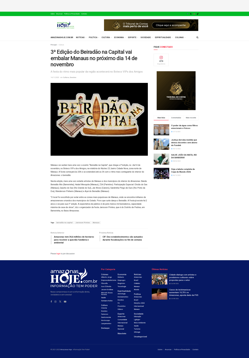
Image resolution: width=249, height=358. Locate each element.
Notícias (80, 37)
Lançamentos (106, 323)
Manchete (122, 333)
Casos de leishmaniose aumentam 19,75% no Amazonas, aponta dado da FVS (183, 292)
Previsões (122, 306)
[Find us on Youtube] (65, 301)
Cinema (104, 308)
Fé (119, 303)
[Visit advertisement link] (151, 25)
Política (93, 37)
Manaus (96, 223)
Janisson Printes (83, 223)
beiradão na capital (65, 223)
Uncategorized (140, 337)
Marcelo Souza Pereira (106, 293)
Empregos (121, 280)
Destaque (105, 328)
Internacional (122, 323)
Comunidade (122, 320)
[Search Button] (197, 37)
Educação (137, 316)
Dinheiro (121, 277)
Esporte (132, 37)
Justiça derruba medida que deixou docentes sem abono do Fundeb (184, 142)
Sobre (53, 14)
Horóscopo (105, 320)
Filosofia (104, 283)
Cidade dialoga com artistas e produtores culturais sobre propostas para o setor (182, 277)
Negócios (121, 283)
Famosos (104, 314)
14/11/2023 (55, 77)
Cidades (137, 283)
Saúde (103, 298)
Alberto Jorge (106, 277)
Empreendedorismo (108, 280)
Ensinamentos (123, 297)
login (58, 254)
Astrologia (121, 294)
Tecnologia (122, 286)
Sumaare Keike (107, 301)
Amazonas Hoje (66, 349)
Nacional (121, 329)
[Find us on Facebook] (187, 14)
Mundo (136, 290)
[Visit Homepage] (66, 25)
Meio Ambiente (140, 323)
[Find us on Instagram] (194, 14)
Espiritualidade (163, 37)
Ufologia (137, 332)
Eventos (73, 77)
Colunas (179, 37)
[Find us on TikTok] (197, 14)
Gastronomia (106, 317)
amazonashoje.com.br (62, 37)
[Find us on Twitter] (191, 14)
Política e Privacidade (72, 14)
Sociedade (146, 37)
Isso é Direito (106, 286)
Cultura (106, 37)
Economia (119, 37)
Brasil (136, 280)
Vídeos (120, 309)
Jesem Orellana (107, 290)
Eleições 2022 (139, 303)
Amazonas (122, 316)
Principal (54, 45)
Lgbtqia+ (137, 320)
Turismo (137, 329)
